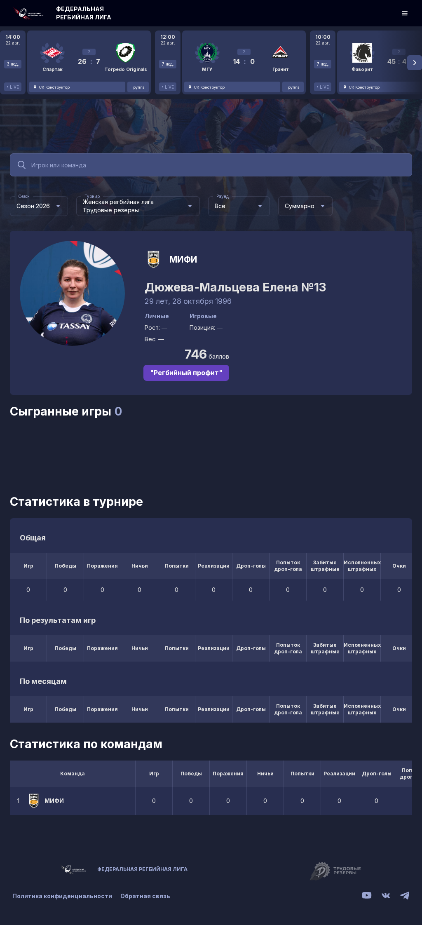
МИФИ (183, 259)
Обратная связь (145, 895)
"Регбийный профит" (186, 373)
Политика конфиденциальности (62, 895)
